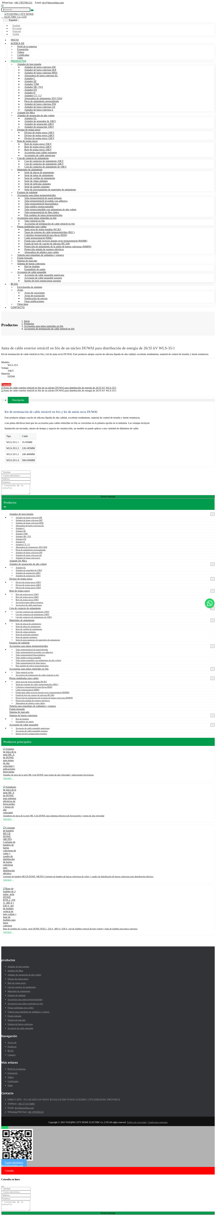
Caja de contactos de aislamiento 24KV (44, 164)
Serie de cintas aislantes (36, 181)
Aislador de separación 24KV (39, 124)
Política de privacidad (136, 1122)
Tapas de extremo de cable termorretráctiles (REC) (49, 232)
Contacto (18, 307)
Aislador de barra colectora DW (40, 104)
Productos (18, 61)
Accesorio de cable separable (31, 272)
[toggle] (2, 17)
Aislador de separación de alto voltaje (36, 115)
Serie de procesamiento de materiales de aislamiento (50, 189)
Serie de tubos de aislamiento (38, 175)
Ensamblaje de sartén (34, 269)
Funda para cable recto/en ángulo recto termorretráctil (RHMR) (55, 240)
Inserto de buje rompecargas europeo (42, 280)
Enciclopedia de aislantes (29, 287)
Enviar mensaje (108, 496)
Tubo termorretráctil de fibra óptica (41, 212)
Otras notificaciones (34, 301)
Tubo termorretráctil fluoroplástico (41, 203)
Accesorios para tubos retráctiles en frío (36, 218)
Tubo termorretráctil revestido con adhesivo (46, 201)
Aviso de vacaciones (34, 292)
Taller (20, 58)
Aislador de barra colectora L (38, 109)
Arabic (15, 34)
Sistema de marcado (27, 260)
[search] (32, 10)
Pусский (17, 28)
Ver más (7, 778)
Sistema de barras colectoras (31, 263)
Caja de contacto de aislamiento (33, 158)
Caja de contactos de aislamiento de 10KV (45, 166)
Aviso (20, 290)
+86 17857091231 (23, 2)
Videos (20, 52)
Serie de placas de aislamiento (39, 172)
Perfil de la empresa (27, 46)
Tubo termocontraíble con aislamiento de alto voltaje (50, 209)
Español (13, 20)
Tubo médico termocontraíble (39, 206)
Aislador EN (30, 89)
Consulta (6, 384)
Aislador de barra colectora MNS (40, 72)
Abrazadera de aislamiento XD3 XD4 (43, 98)
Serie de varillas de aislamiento (39, 178)
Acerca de (17, 43)
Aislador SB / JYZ (33, 87)
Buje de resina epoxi (27, 141)
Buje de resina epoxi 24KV (38, 146)
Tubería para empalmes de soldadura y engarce (40, 255)
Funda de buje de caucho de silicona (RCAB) (47, 243)
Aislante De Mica (26, 112)
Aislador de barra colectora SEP (40, 70)
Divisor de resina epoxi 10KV (39, 132)
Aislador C (29, 78)
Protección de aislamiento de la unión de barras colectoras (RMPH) (57, 246)
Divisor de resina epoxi (28, 129)
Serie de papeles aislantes (36, 186)
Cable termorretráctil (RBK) (38, 238)
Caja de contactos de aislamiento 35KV (44, 161)
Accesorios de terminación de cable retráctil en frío (49, 223)
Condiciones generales (157, 1122)
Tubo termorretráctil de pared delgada (43, 198)
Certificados (23, 55)
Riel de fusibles (32, 266)
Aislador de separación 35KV (39, 127)
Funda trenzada (25, 258)
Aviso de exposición (34, 295)
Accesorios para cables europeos (40, 152)
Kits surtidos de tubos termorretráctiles (43, 215)
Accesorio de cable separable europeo (43, 278)
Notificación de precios (35, 298)
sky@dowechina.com (53, 2)
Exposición (22, 49)
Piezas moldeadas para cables (31, 226)
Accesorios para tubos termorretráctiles (36, 195)
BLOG (14, 284)
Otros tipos (22, 304)
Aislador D (29, 92)
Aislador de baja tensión (29, 64)
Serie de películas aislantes (37, 184)
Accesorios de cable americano (39, 155)
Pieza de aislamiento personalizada (41, 101)
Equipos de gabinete (27, 192)
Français (16, 31)
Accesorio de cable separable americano (44, 275)
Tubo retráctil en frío (34, 221)
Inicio (15, 40)
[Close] (2, 1186)
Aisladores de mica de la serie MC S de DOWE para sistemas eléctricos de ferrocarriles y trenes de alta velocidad (53, 816)
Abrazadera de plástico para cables (41, 252)
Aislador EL (30, 118)
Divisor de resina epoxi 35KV (39, 138)
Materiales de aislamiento (29, 169)
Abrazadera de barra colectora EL (41, 75)
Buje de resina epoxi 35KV (38, 144)
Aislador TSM (31, 84)
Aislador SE (30, 81)
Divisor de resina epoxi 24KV (39, 135)
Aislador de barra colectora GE (39, 107)
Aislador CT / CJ (32, 95)
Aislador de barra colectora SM (40, 67)
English (16, 25)
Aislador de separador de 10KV (40, 121)
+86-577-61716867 (26, 1104)
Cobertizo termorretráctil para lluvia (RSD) (45, 235)
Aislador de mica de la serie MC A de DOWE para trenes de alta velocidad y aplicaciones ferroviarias (48, 775)
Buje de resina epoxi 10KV (38, 149)
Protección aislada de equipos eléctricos (44, 249)
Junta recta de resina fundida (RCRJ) (42, 229)
